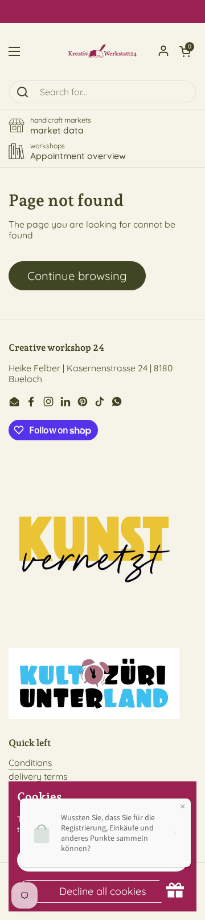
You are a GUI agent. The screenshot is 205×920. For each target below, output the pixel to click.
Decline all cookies (102, 891)
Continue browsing (77, 276)
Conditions (30, 762)
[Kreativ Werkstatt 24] (102, 51)
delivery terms (38, 776)
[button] (185, 51)
